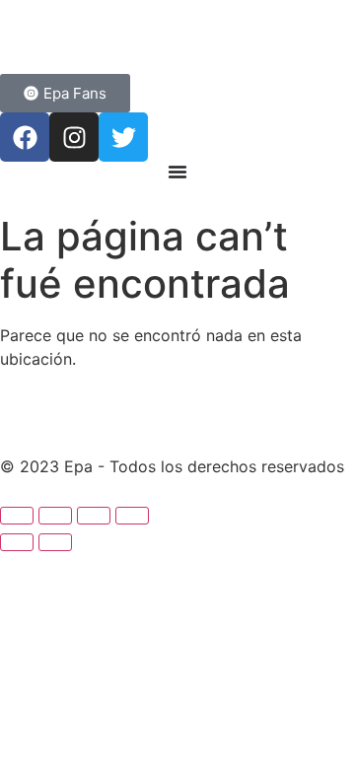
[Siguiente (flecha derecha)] (55, 542)
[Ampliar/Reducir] (17, 515)
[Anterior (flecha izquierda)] (17, 542)
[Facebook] (24, 137)
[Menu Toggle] (177, 171)
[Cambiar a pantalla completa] (55, 515)
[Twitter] (123, 137)
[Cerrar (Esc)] (132, 515)
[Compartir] (93, 515)
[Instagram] (74, 137)
